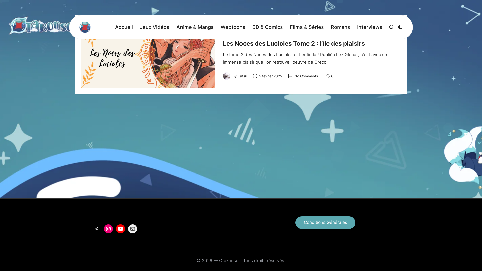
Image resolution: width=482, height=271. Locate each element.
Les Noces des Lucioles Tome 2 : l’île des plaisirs (294, 43)
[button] (325, 222)
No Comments (306, 76)
